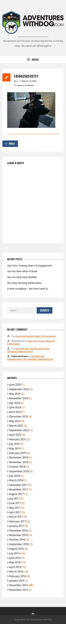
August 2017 (16, 494)
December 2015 (18, 585)
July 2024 (14, 403)
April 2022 (15, 434)
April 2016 (15, 567)
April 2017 (15, 512)
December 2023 (18, 416)
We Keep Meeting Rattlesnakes (24, 282)
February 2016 (17, 576)
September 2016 (19, 544)
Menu (35, 59)
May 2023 (15, 421)
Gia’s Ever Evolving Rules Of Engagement (29, 265)
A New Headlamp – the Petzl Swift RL (27, 288)
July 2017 (14, 498)
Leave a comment (25, 85)
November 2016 (18, 535)
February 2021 (17, 439)
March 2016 (16, 571)
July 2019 (14, 444)
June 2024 (15, 407)
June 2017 (15, 503)
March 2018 (16, 480)
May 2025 (15, 393)
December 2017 (18, 485)
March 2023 (16, 425)
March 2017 (16, 517)
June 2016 (15, 558)
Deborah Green (19, 356)
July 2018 (14, 476)
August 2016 (16, 548)
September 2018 (19, 471)
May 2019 (15, 448)
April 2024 (15, 412)
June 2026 (15, 384)
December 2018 (18, 457)
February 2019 (17, 453)
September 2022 (19, 430)
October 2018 (17, 466)
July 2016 (14, 553)
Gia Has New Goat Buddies (22, 277)
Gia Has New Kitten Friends (22, 271)
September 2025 (19, 389)
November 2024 (18, 398)
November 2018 (18, 462)
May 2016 (15, 562)
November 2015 (18, 590)
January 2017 (16, 526)
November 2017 (18, 489)
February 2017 (17, 521)
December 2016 (18, 530)
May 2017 (15, 508)
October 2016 (17, 539)
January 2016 (16, 580)
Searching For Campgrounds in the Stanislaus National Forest (28, 350)
